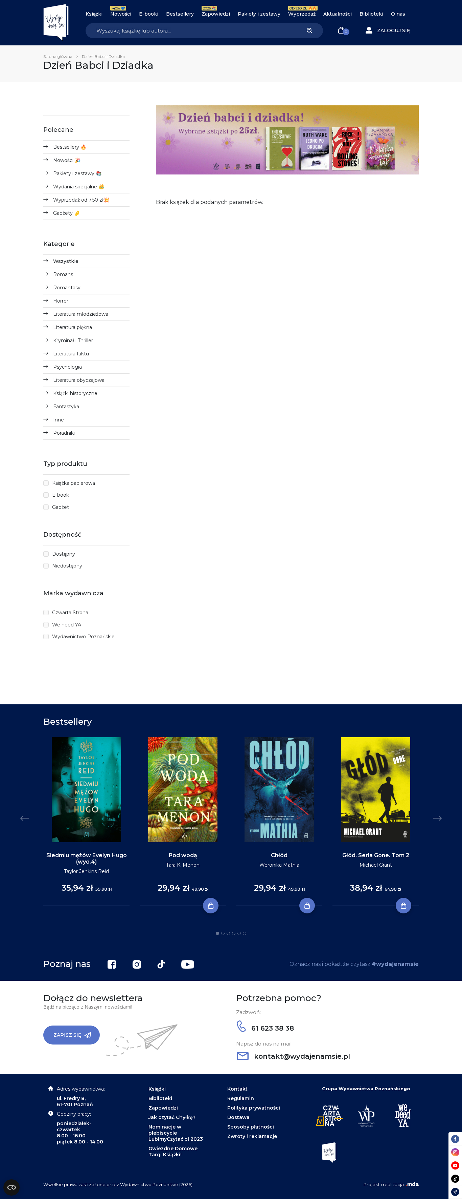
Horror (60, 301)
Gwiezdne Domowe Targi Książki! (173, 1151)
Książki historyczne (75, 393)
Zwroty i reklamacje (252, 1136)
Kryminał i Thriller (73, 340)
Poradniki (64, 433)
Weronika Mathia (279, 865)
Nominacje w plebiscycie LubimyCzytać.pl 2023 (175, 1133)
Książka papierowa (73, 483)
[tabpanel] (86, 821)
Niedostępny (67, 566)
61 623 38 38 (271, 1028)
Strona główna (57, 56)
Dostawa (238, 1117)
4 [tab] (233, 933)
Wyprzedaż (302, 14)
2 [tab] (223, 933)
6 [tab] (244, 933)
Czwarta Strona (70, 612)
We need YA (66, 625)
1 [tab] (217, 933)
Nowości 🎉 (66, 160)
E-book (60, 495)
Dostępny (63, 554)
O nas (398, 14)
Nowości (120, 14)
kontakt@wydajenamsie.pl (301, 1056)
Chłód (279, 855)
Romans (63, 274)
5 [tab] (239, 933)
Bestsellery (180, 14)
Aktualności (337, 14)
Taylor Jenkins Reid (86, 871)
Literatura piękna (72, 327)
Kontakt (237, 1089)
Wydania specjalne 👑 (78, 187)
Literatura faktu (71, 354)
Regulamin (240, 1098)
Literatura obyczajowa (79, 380)
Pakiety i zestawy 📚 (77, 173)
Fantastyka (66, 407)
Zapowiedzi (216, 14)
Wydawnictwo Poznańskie (83, 637)
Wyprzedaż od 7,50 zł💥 (81, 200)
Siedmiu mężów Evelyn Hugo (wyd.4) (86, 858)
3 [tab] (228, 933)
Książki (94, 14)
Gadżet (60, 507)
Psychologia (67, 367)
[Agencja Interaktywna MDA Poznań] (412, 1184)
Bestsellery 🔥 (69, 147)
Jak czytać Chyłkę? (171, 1117)
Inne (58, 420)
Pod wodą (183, 855)
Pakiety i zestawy (259, 14)
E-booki (148, 14)
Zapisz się (67, 1035)
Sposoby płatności (250, 1127)
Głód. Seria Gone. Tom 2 (375, 855)
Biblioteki (371, 14)
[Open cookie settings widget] (11, 1187)
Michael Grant (376, 865)
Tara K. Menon (183, 865)
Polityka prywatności (253, 1108)
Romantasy (66, 288)
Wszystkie (65, 261)
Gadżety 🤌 (66, 213)
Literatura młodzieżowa (80, 314)
